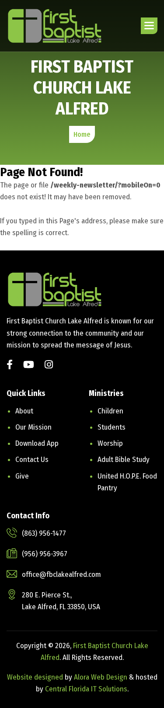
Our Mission (33, 427)
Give (22, 476)
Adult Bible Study (124, 459)
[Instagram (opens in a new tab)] (49, 365)
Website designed (35, 677)
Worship (110, 443)
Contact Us (32, 459)
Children (110, 411)
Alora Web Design (101, 677)
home (82, 134)
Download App (37, 443)
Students (112, 427)
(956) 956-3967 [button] (44, 554)
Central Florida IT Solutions (86, 689)
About (24, 411)
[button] (149, 25)
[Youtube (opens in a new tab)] (28, 365)
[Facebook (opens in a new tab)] (10, 365)
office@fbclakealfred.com (61, 574)
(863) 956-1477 (44, 533)
